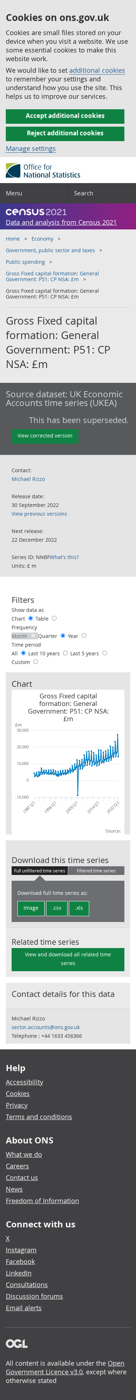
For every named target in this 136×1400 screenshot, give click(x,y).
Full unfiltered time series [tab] (39, 871)
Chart (19, 618)
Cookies (18, 1093)
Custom (22, 662)
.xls (79, 907)
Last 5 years (85, 653)
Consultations (27, 1284)
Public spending (25, 261)
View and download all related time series (68, 959)
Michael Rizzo (28, 478)
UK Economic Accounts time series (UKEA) (64, 398)
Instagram (21, 1249)
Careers (17, 1166)
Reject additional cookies (65, 133)
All (15, 653)
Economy (42, 238)
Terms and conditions (39, 1116)
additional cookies (97, 70)
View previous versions (39, 513)
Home (13, 238)
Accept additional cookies (65, 115)
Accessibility (24, 1082)
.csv (56, 907)
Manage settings (31, 148)
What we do (24, 1154)
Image (31, 907)
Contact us (22, 1177)
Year (74, 636)
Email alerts (24, 1307)
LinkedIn (19, 1273)
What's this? (64, 557)
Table (43, 618)
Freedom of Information (42, 1200)
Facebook (20, 1261)
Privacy (17, 1105)
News (14, 1189)
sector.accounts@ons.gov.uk (46, 1027)
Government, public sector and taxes (50, 250)
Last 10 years (44, 653)
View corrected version (45, 435)
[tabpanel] (68, 901)
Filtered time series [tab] (96, 871)
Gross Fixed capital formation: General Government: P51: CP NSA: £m (52, 276)
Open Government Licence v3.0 (65, 1367)
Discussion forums (34, 1296)
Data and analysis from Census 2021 (61, 222)
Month (20, 636)
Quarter (48, 636)
